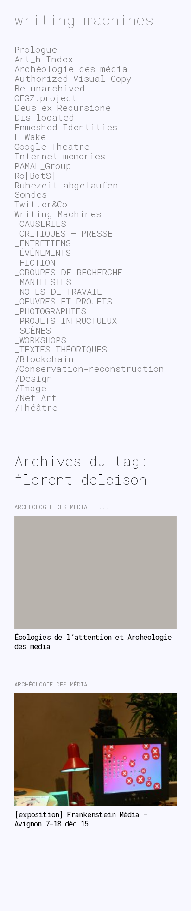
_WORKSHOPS (40, 340)
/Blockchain (44, 358)
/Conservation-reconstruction (89, 368)
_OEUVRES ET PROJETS (63, 301)
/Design (33, 378)
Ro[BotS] (35, 175)
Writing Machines (57, 213)
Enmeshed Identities (65, 127)
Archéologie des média (50, 506)
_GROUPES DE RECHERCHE (68, 272)
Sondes (30, 194)
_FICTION (34, 262)
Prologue (35, 49)
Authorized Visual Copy (72, 78)
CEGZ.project (45, 97)
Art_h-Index (43, 59)
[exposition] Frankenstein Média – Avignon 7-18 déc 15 (82, 819)
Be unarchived (49, 88)
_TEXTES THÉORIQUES (60, 349)
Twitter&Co (40, 204)
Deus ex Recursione (62, 107)
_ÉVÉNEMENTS (42, 252)
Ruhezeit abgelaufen (66, 185)
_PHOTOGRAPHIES (50, 310)
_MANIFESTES (42, 281)
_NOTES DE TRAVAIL (58, 291)
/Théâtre (35, 407)
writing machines (84, 19)
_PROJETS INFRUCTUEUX (65, 320)
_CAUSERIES (40, 223)
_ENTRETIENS (42, 243)
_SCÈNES (32, 330)
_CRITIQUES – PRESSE (63, 233)
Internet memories (59, 156)
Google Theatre (51, 146)
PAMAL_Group (42, 165)
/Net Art (35, 397)
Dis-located (44, 117)
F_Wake (30, 136)
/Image (30, 388)
